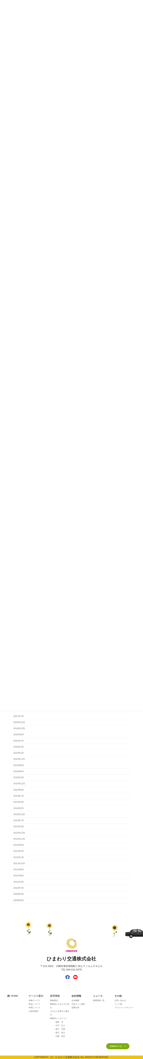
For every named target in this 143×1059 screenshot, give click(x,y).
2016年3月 (18, 747)
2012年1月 (18, 857)
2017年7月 (18, 716)
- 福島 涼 (58, 1022)
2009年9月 (18, 894)
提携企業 (75, 1007)
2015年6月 (18, 771)
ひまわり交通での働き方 (59, 1013)
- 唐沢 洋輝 (59, 1029)
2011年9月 (18, 869)
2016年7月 (18, 741)
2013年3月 (18, 827)
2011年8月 (18, 876)
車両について (34, 1007)
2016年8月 (18, 734)
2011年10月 (19, 863)
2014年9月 (18, 790)
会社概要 (75, 1000)
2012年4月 (18, 851)
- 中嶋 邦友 (59, 1036)
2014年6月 (18, 802)
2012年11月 (19, 839)
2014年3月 (18, 808)
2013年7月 (18, 820)
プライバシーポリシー (124, 1007)
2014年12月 (19, 784)
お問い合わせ (120, 1000)
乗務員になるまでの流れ (59, 1006)
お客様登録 (33, 1011)
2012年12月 (19, 833)
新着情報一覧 (98, 1000)
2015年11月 (19, 759)
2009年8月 (18, 900)
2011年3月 (18, 882)
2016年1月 (18, 753)
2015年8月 (18, 765)
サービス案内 (36, 995)
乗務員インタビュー (58, 1018)
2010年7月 (18, 888)
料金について (34, 1004)
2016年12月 (19, 722)
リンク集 (118, 1004)
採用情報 (55, 995)
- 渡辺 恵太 (59, 1033)
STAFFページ (116, 1046)
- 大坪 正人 (59, 1025)
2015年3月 (18, 777)
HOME (14, 995)
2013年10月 (19, 814)
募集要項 (54, 1000)
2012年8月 (18, 845)
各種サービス (34, 1000)
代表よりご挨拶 (78, 1004)
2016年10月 (19, 728)
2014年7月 (18, 796)
